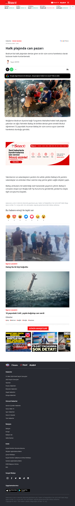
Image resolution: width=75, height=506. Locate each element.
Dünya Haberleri (11, 395)
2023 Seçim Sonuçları (12, 379)
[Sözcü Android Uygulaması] (24, 490)
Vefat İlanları (10, 438)
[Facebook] (11, 478)
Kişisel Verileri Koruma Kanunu (15, 448)
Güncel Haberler (11, 401)
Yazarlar (8, 383)
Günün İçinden (17, 41)
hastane (31, 320)
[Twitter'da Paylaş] (7, 69)
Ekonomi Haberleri (11, 389)
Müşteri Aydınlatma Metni (14, 451)
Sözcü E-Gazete (10, 415)
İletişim (8, 428)
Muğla (25, 320)
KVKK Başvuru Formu (12, 464)
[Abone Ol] (64, 41)
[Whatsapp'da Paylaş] (11, 69)
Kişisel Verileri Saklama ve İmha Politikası (18, 458)
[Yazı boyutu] (67, 69)
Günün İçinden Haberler (13, 405)
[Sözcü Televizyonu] (7, 365)
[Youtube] (20, 478)
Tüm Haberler (10, 418)
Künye (8, 432)
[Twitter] (16, 478)
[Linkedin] (28, 478)
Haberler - (9, 41)
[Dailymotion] (24, 478)
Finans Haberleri (11, 386)
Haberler (9, 372)
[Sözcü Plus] (33, 365)
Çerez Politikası (10, 454)
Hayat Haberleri (10, 392)
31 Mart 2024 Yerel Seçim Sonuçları (16, 376)
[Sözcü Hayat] (23, 365)
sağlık (19, 320)
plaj (7, 320)
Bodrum (13, 320)
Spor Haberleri (10, 412)
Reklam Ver (9, 435)
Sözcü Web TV (10, 409)
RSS (7, 467)
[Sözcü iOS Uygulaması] (12, 490)
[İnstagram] (7, 478)
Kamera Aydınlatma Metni (14, 461)
